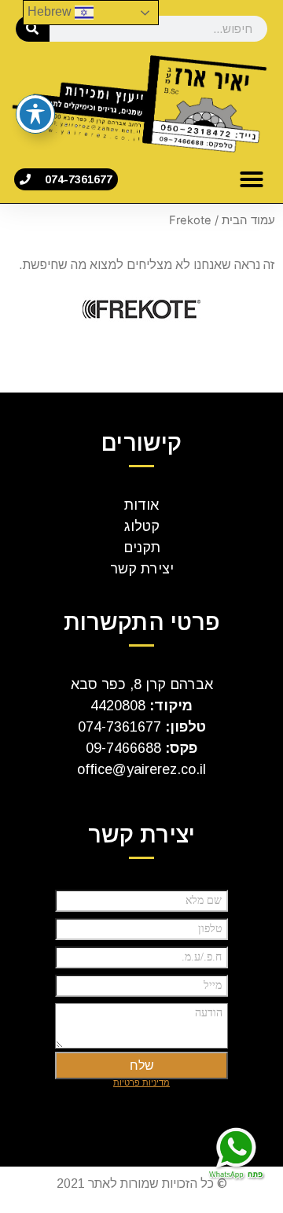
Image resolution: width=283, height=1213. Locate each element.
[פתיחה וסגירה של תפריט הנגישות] (35, 114)
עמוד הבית (248, 220)
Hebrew (51, 11)
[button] (251, 179)
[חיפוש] (33, 29)
